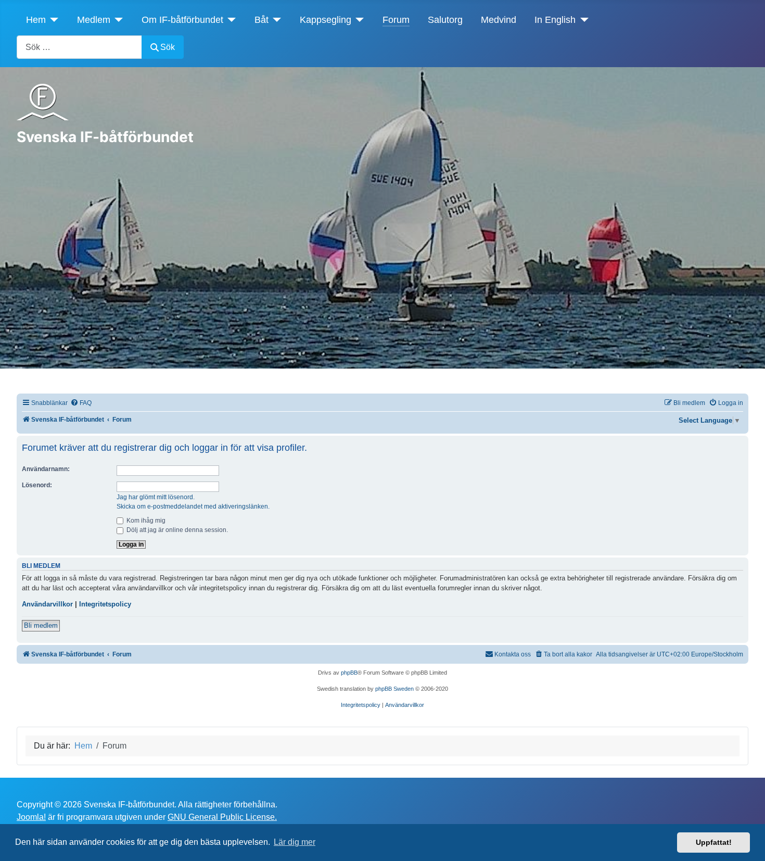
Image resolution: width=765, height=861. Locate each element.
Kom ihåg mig (145, 520)
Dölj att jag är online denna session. (176, 530)
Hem (36, 20)
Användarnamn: (46, 469)
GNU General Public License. (222, 817)
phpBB (349, 672)
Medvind (498, 20)
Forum (396, 20)
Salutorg (445, 20)
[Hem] (52, 20)
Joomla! (31, 817)
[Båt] (275, 20)
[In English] (582, 20)
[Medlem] (116, 20)
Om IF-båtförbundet (182, 20)
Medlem (93, 20)
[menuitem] (81, 403)
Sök (167, 47)
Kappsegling (325, 20)
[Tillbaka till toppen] (747, 842)
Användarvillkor (47, 604)
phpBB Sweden (394, 689)
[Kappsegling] (357, 20)
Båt (261, 20)
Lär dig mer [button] (294, 842)
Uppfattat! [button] (714, 842)
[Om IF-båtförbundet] (229, 20)
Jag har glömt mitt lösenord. (156, 497)
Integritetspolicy (105, 604)
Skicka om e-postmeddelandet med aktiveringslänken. (193, 506)
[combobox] (79, 47)
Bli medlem (41, 625)
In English (555, 20)
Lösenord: (37, 485)
